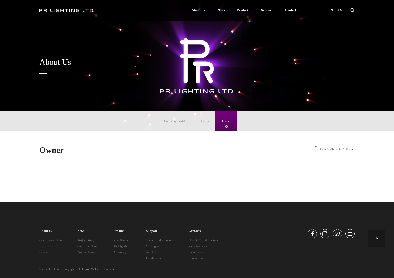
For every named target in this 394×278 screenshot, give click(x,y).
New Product (121, 240)
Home (323, 149)
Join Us (151, 252)
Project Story (85, 240)
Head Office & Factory (203, 240)
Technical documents (159, 240)
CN (330, 10)
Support (266, 10)
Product (242, 10)
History (204, 121)
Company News (87, 246)
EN (340, 10)
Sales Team (196, 252)
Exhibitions (153, 258)
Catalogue (152, 246)
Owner (226, 121)
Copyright (69, 269)
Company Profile (175, 121)
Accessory (119, 252)
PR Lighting (121, 246)
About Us (198, 10)
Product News (86, 252)
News (221, 10)
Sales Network (198, 246)
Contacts (291, 10)
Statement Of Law (49, 269)
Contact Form (197, 258)
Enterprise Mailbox (89, 269)
